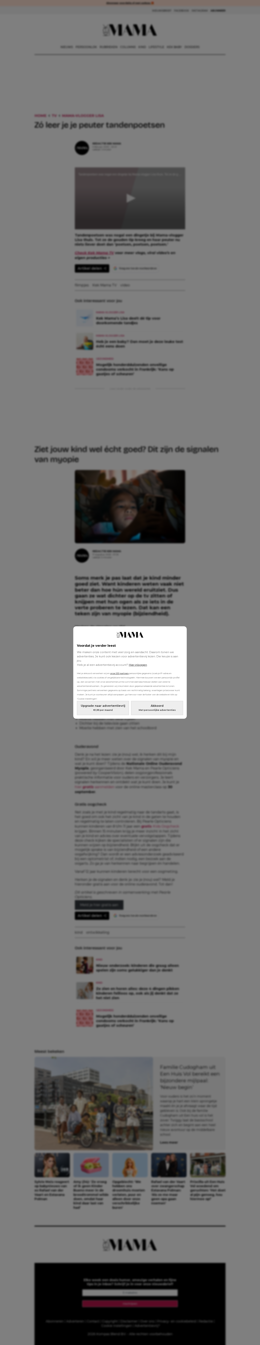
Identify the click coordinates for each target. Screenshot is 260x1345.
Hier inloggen (138, 664)
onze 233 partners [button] (119, 673)
